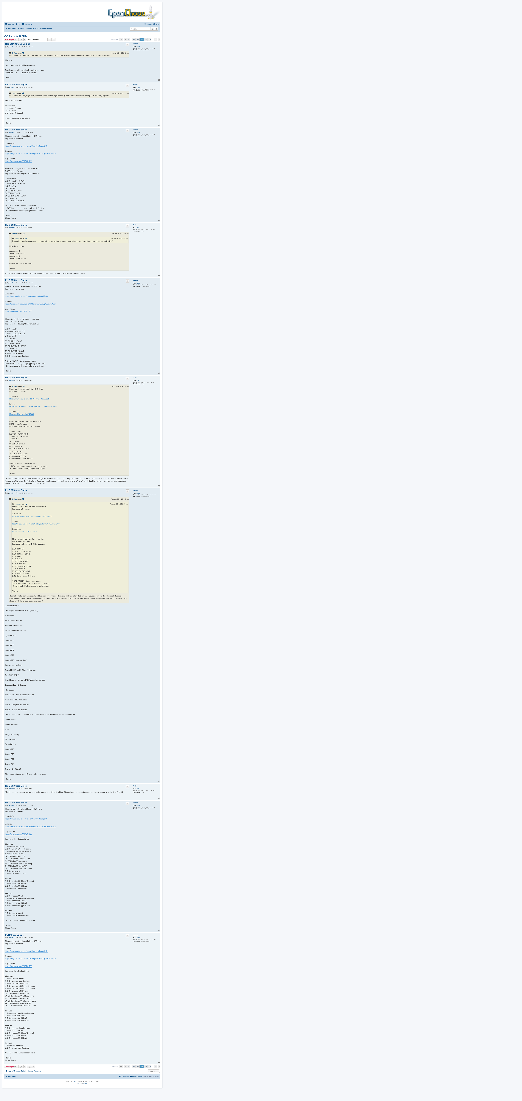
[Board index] (82, 12)
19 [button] (150, 39)
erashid (135, 43)
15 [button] (134, 39)
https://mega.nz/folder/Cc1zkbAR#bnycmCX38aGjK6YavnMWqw (30, 153)
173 (138, 46)
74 (138, 228)
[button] (121, 39)
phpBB (75, 1081)
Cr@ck (14, 53)
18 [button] (146, 39)
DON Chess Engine (15, 35)
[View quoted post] (23, 53)
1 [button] (128, 39)
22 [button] (155, 39)
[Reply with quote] (127, 44)
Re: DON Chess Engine (17, 44)
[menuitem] (18, 24)
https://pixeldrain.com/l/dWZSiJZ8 (18, 161)
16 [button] (138, 39)
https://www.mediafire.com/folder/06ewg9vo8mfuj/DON (26, 146)
